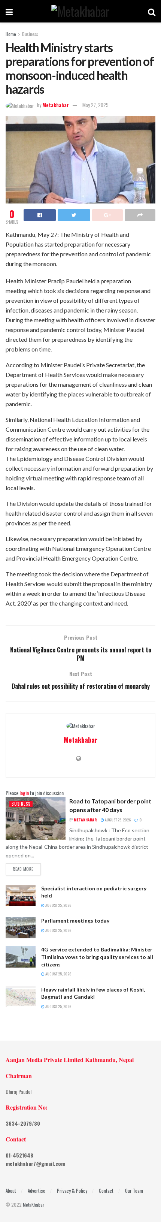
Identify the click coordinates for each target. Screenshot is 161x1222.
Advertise (36, 1190)
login (24, 793)
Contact (106, 1190)
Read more (23, 869)
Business (30, 34)
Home (11, 34)
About (11, 1190)
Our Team (134, 1190)
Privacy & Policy (72, 1190)
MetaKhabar (33, 1204)
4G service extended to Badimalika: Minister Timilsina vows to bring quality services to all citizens (97, 956)
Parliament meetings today (75, 920)
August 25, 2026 (117, 820)
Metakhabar (55, 105)
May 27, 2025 (95, 105)
